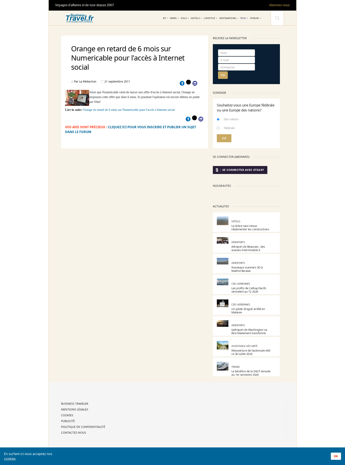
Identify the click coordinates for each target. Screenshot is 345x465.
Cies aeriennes (240, 283)
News (173, 18)
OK (223, 75)
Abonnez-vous (279, 5)
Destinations (227, 18)
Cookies (67, 415)
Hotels (195, 18)
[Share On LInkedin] (194, 83)
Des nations (231, 119)
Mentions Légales (74, 409)
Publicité (68, 421)
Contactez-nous (73, 432)
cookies (10, 458)
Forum (254, 18)
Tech (243, 18)
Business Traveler (74, 403)
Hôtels (235, 221)
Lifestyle (209, 18)
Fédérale (229, 128)
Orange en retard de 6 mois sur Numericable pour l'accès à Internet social (129, 109)
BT (164, 18)
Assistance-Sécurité (244, 346)
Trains (235, 367)
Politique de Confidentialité (83, 427)
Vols (184, 18)
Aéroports (238, 242)
